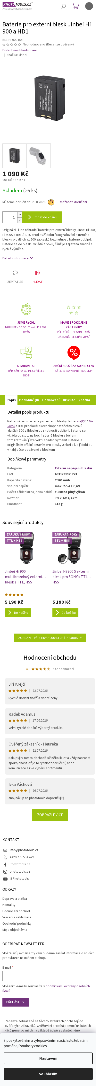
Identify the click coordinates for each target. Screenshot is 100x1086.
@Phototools (19, 878)
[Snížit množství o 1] (19, 220)
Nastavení (48, 1058)
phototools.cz (20, 871)
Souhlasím (48, 1074)
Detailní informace (15, 258)
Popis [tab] (11, 400)
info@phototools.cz (24, 850)
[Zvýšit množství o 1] (19, 214)
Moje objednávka (14, 929)
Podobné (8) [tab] (29, 400)
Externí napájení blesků (73, 468)
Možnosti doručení (73, 202)
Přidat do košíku (45, 217)
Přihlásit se (15, 1002)
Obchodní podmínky (17, 923)
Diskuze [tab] (69, 400)
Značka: (17, 55)
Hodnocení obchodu (50, 657)
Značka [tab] (84, 400)
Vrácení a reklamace (17, 917)
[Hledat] (63, 6)
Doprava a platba (14, 898)
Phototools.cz (20, 864)
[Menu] (89, 6)
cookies (40, 1046)
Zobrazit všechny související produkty (50, 638)
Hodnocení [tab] (50, 400)
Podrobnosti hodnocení (19, 50)
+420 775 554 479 (22, 857)
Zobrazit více (50, 815)
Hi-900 (81, 421)
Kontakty (9, 904)
